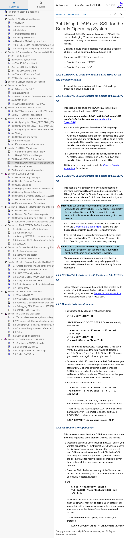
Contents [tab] (14, 6)
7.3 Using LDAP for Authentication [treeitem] (28, 158)
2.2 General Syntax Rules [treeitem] (24, 59)
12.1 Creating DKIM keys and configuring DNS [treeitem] (34, 265)
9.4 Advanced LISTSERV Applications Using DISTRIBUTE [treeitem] (39, 221)
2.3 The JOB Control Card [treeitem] (24, 63)
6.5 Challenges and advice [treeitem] (24, 136)
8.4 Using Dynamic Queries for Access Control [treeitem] (34, 188)
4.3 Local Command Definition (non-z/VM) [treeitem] (32, 96)
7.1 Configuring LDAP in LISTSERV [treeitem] (28, 151)
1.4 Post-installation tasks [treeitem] (24, 33)
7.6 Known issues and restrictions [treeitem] (28, 170)
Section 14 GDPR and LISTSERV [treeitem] (24, 313)
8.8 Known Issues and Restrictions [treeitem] (28, 203)
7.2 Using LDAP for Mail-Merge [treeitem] (27, 155)
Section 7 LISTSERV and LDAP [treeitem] (23, 147)
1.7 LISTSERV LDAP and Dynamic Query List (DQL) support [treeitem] (41, 44)
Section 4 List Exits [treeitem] (17, 85)
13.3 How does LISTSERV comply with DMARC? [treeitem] (35, 302)
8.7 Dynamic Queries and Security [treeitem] (28, 199)
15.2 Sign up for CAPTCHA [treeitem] (25, 346)
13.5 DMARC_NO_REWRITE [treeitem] (26, 309)
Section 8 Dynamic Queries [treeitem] (21, 173)
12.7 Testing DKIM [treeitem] (21, 287)
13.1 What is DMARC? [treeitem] (22, 295)
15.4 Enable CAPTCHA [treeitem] (23, 354)
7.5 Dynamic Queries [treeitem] (22, 166)
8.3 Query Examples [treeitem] (21, 184)
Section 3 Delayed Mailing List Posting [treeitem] (26, 81)
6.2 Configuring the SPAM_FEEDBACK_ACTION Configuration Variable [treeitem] (46, 125)
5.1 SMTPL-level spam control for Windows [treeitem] (32, 111)
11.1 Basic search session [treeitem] (24, 251)
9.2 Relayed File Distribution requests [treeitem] (30, 214)
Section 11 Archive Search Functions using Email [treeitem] (31, 247)
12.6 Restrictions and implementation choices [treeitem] (34, 284)
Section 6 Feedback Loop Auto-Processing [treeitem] (28, 118)
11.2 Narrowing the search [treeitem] (24, 254)
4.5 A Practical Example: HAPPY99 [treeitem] (28, 103)
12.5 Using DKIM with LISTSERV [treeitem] (27, 280)
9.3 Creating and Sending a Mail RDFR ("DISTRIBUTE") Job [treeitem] (41, 217)
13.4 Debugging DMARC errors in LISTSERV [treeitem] (33, 306)
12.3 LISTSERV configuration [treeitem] (26, 273)
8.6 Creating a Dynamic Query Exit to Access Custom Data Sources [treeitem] (44, 195)
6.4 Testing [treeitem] (17, 133)
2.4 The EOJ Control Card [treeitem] (24, 66)
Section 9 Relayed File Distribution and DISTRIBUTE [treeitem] (33, 206)
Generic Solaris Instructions (87, 227)
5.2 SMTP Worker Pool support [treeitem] (27, 114)
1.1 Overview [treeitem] (18, 22)
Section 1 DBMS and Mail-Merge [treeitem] (24, 19)
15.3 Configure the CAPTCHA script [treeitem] (29, 350)
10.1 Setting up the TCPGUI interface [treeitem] (30, 228)
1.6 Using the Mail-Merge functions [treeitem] (28, 41)
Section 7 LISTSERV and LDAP (71, 14)
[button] (109, 14)
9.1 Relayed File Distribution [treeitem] (25, 210)
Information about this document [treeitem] (23, 11)
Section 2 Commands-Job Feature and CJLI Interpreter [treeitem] (35, 52)
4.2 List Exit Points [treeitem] (20, 92)
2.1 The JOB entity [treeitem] (21, 55)
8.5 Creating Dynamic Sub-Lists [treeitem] (27, 192)
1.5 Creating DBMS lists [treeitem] (23, 37)
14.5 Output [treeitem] (17, 332)
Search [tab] (41, 6)
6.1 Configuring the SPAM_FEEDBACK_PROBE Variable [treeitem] (39, 122)
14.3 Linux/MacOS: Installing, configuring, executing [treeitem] (37, 324)
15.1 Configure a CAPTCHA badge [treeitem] (28, 343)
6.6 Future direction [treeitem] (21, 140)
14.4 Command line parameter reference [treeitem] (31, 328)
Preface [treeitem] (11, 15)
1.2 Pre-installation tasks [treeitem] (23, 26)
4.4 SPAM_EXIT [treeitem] (19, 100)
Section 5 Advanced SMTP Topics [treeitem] (24, 107)
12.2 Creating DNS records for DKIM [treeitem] (29, 269)
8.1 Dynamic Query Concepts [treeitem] (26, 177)
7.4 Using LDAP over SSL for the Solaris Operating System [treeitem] (40, 162)
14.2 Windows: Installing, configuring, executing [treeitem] (35, 320)
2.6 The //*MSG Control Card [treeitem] (26, 74)
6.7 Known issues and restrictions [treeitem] (28, 144)
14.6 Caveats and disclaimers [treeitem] (26, 335)
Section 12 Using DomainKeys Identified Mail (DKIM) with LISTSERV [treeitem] (41, 262)
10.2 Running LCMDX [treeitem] (22, 232)
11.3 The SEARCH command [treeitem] (26, 258)
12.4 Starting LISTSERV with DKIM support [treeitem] (32, 276)
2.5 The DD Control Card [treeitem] (24, 70)
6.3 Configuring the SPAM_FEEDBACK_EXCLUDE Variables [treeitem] (41, 129)
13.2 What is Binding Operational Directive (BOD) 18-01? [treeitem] (39, 298)
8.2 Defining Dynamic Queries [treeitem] (26, 181)
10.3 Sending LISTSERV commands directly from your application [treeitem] (43, 236)
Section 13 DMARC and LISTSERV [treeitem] (25, 291)
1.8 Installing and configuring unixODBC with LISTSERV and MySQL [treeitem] (45, 48)
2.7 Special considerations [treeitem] (24, 77)
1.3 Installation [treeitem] (19, 30)
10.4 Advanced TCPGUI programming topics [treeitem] (33, 239)
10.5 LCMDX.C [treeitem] (19, 243)
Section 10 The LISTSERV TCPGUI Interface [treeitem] (29, 225)
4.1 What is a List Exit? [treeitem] (23, 89)
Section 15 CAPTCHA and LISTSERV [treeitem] (26, 339)
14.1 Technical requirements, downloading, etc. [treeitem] (34, 317)
